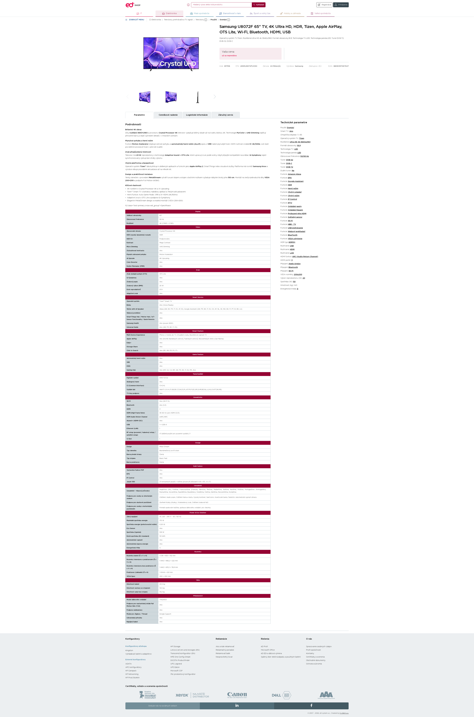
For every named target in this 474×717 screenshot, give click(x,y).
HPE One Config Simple (180, 657)
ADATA (128, 664)
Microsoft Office (268, 650)
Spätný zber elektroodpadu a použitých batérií (281, 657)
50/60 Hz (304, 156)
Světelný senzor (295, 217)
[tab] (139, 115)
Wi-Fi (290, 221)
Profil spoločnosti (313, 650)
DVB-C (289, 163)
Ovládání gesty (295, 206)
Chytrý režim (293, 196)
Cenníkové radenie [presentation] (168, 115)
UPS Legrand (176, 664)
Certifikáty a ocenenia (315, 657)
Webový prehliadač (296, 231)
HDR (290, 185)
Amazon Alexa (294, 174)
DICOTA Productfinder (180, 660)
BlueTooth (292, 235)
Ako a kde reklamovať (225, 646)
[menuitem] (146, 650)
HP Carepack (130, 671)
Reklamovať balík (223, 653)
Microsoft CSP (176, 671)
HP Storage (175, 646)
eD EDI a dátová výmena (271, 653)
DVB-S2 (289, 160)
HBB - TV (292, 224)
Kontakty (310, 653)
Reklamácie (221, 639)
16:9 (299, 145)
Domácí (290, 128)
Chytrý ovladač (295, 192)
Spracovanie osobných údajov (319, 646)
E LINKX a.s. (344, 713)
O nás (309, 639)
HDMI (292, 249)
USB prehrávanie (295, 228)
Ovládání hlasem (295, 210)
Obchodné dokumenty (315, 660)
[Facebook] (311, 705)
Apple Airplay (295, 264)
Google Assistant (296, 181)
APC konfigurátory (133, 667)
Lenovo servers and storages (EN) (185, 650)
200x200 (298, 274)
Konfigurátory (132, 639)
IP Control (292, 199)
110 (294, 282)
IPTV (290, 203)
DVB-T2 (289, 167)
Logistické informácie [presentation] (197, 115)
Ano (291, 131)
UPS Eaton (175, 667)
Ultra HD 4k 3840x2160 (300, 142)
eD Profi (264, 646)
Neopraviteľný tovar (224, 657)
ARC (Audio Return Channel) (305, 257)
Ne (293, 171)
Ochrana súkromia (314, 664)
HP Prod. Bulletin (132, 678)
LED (296, 149)
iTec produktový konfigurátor (183, 674)
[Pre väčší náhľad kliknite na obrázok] (171, 54)
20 (304, 278)
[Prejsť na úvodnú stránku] (133, 5)
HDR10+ (292, 242)
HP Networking (131, 674)
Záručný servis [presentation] (225, 115)
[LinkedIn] (237, 705)
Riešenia (265, 639)
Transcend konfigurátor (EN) (182, 653)
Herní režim (293, 188)
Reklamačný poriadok (225, 650)
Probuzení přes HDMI (297, 214)
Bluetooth (293, 267)
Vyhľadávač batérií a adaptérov (138, 654)
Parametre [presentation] (139, 115)
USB (292, 246)
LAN (292, 253)
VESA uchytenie (295, 239)
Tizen (301, 138)
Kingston (129, 650)
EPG (290, 178)
